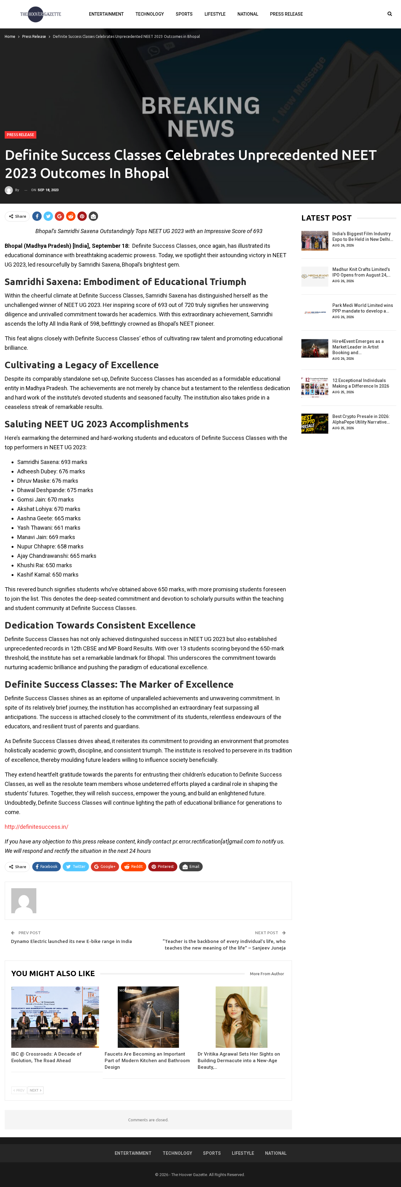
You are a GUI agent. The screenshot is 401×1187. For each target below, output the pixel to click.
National (247, 14)
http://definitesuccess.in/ (36, 826)
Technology (150, 14)
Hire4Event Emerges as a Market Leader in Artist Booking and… (358, 347)
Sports (184, 14)
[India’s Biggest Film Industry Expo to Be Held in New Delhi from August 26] (314, 241)
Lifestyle (215, 14)
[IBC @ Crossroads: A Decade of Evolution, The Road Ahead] (55, 1017)
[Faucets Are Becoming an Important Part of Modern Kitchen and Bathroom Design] (148, 1017)
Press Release (286, 14)
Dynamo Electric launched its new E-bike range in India (71, 941)
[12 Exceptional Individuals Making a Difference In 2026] (314, 388)
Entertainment (106, 14)
